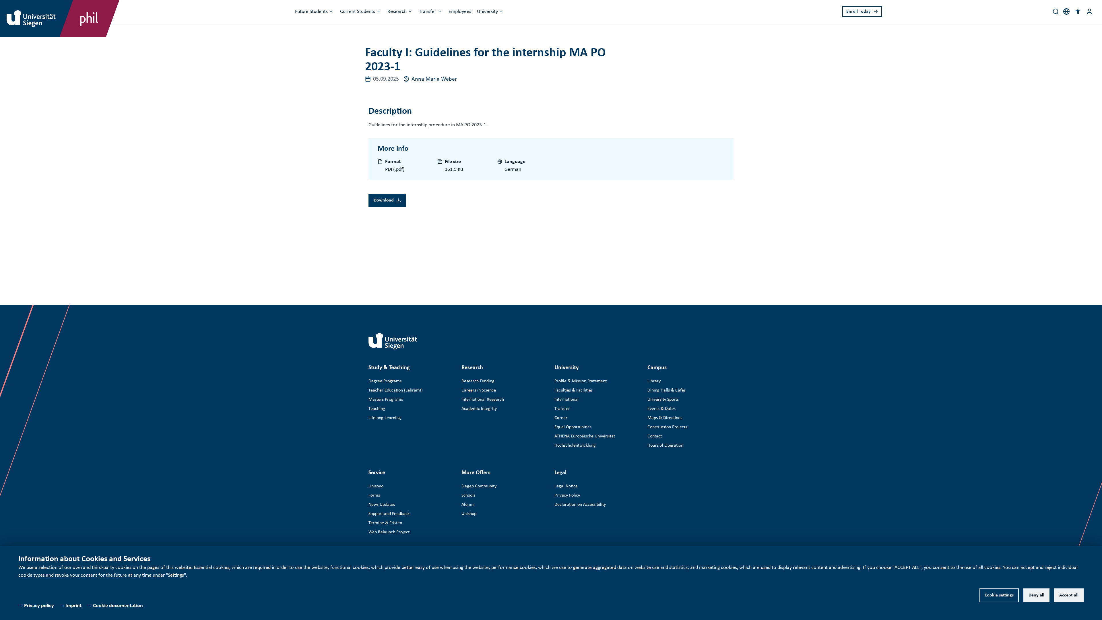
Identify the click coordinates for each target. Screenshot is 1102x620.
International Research (482, 399)
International (566, 399)
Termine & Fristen (385, 523)
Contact (654, 436)
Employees (460, 11)
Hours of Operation (665, 445)
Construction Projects (667, 427)
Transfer (427, 11)
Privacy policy (39, 606)
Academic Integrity (479, 408)
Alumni (468, 504)
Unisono (375, 486)
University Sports (663, 399)
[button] (1077, 11)
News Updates (381, 504)
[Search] (1055, 11)
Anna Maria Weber (434, 79)
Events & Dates (661, 408)
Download (384, 200)
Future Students (311, 11)
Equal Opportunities (572, 427)
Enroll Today (858, 11)
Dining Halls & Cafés (666, 390)
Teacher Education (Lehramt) (395, 390)
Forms (374, 495)
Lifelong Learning (384, 418)
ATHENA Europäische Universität (584, 436)
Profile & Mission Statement (580, 381)
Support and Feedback (389, 514)
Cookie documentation (118, 606)
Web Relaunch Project (389, 532)
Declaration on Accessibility (580, 504)
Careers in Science (478, 390)
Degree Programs (384, 381)
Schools (468, 495)
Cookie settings (999, 595)
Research (397, 11)
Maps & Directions (664, 418)
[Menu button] (1089, 11)
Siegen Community (478, 486)
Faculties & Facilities (573, 390)
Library (654, 381)
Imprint (73, 606)
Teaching (376, 408)
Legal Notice (566, 486)
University (487, 11)
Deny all (1036, 595)
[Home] (393, 341)
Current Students (357, 11)
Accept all (1068, 595)
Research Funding (477, 381)
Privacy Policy (567, 495)
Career (560, 418)
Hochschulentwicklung (575, 445)
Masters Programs (385, 399)
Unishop (468, 514)
